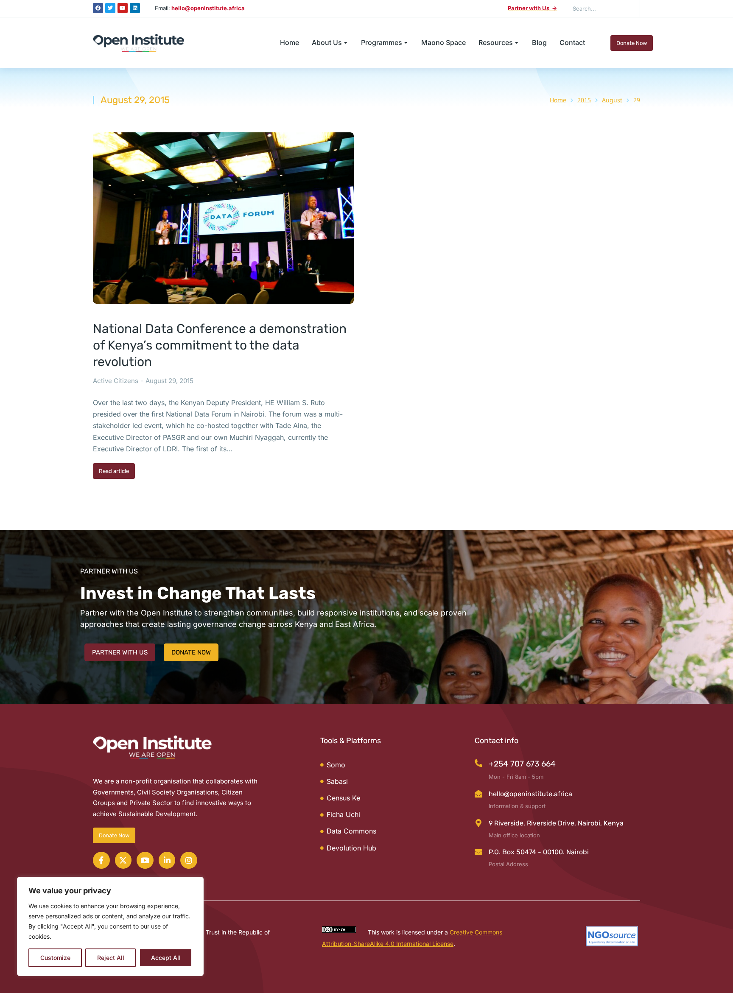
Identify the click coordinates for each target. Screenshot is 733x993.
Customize (55, 957)
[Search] (627, 8)
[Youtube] (123, 8)
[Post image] (223, 218)
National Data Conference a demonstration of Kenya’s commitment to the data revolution (220, 345)
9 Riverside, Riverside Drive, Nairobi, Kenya (556, 823)
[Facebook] (98, 8)
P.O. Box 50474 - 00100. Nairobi (539, 852)
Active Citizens (115, 381)
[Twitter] (110, 8)
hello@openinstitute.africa (530, 794)
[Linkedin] (135, 8)
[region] (110, 926)
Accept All (166, 957)
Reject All (110, 957)
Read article (114, 471)
